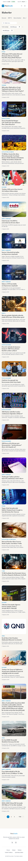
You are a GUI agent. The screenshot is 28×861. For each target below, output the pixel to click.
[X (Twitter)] (12, 842)
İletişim (13, 850)
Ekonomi (4, 18)
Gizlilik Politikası (9, 852)
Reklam (19, 850)
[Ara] (21, 5)
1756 (20, 816)
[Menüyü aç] (25, 5)
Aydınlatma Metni (19, 852)
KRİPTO (10, 18)
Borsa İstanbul (17, 18)
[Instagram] (15, 842)
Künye (8, 850)
